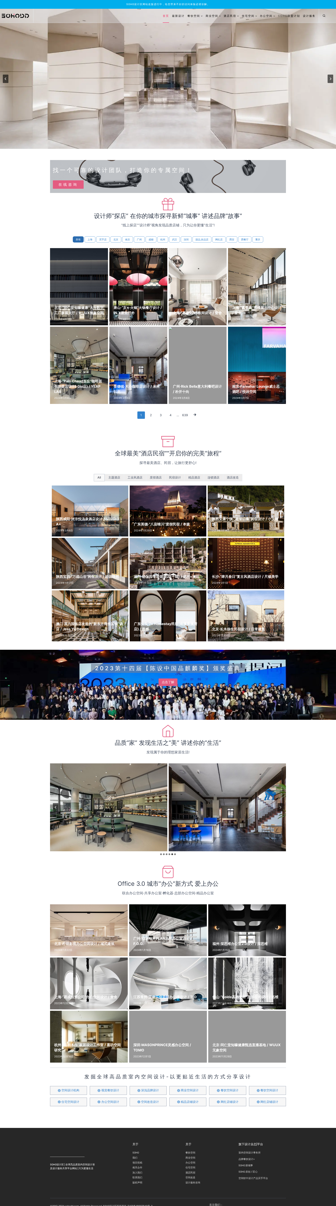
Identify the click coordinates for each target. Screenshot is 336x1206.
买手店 (103, 239)
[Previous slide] (5, 79)
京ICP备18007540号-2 (139, 1188)
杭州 (162, 239)
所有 (78, 239)
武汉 (174, 239)
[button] (324, 16)
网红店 (219, 239)
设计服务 (309, 16)
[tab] (99, 477)
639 (185, 415)
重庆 (257, 239)
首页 (166, 16)
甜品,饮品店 (201, 239)
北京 (115, 239)
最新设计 (178, 16)
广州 (139, 239)
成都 (151, 239)
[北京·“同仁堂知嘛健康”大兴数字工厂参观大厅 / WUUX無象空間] (227, 807)
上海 (90, 239)
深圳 (186, 239)
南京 (127, 239)
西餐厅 (244, 239)
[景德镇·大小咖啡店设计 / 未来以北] (108, 807)
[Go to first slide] (330, 79)
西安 (231, 239)
